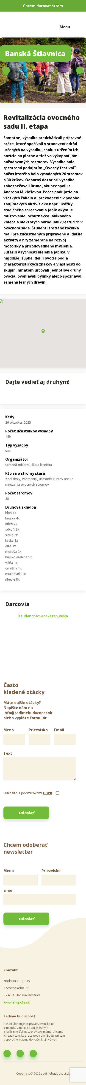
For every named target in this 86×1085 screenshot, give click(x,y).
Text (7, 753)
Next (79, 70)
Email (59, 729)
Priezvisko (38, 729)
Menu (65, 26)
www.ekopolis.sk (16, 1002)
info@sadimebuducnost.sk (27, 712)
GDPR (47, 793)
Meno (8, 729)
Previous (6, 70)
